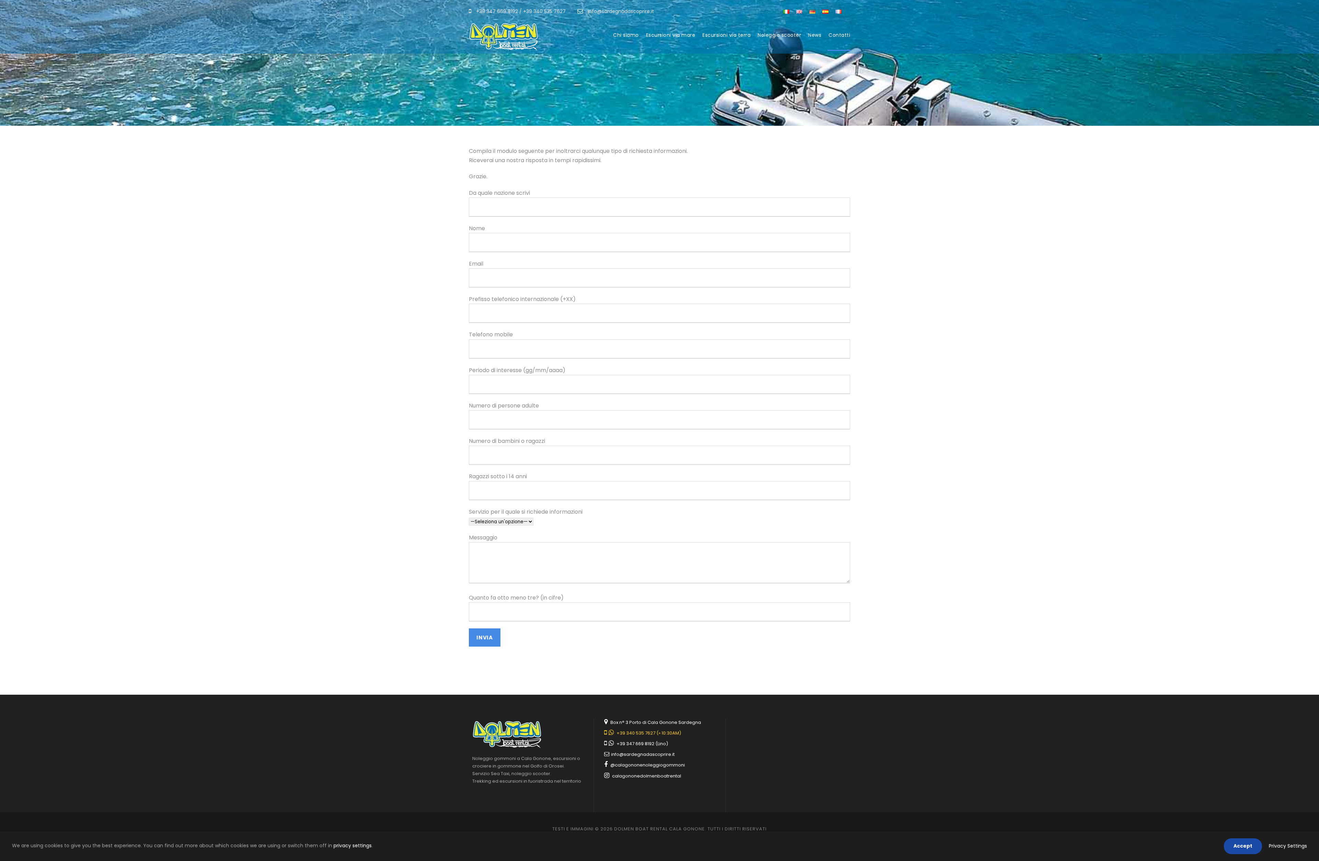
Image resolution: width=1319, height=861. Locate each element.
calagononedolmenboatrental (646, 776)
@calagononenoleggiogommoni (647, 765)
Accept (1242, 845)
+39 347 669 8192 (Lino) (642, 743)
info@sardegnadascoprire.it (642, 754)
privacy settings (353, 845)
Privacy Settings (1288, 845)
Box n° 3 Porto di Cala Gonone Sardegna (655, 722)
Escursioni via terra (726, 35)
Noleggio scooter (779, 35)
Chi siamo (626, 35)
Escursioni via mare (671, 35)
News (814, 35)
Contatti (839, 35)
